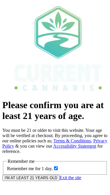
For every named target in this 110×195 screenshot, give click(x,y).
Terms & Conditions (72, 140)
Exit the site (70, 177)
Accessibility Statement (74, 146)
